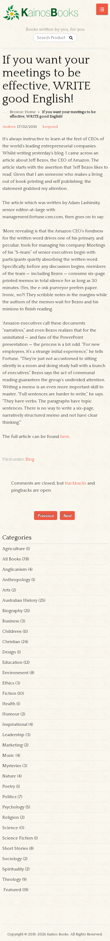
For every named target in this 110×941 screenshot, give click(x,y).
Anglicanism (14, 569)
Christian (11, 641)
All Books (11, 559)
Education (12, 662)
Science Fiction (17, 838)
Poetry (8, 786)
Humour (10, 714)
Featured (11, 889)
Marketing (12, 745)
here (64, 436)
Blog (30, 459)
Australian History (19, 600)
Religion (10, 817)
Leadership (13, 734)
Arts (6, 590)
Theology (11, 879)
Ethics (8, 683)
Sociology (12, 858)
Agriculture (13, 548)
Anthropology (16, 579)
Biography (12, 610)
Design (9, 652)
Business (10, 621)
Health (8, 703)
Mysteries (11, 765)
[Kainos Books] (55, 15)
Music (8, 755)
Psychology (13, 807)
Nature (9, 776)
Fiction (9, 693)
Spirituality (13, 869)
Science (10, 827)
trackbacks (75, 483)
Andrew (9, 127)
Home (30, 112)
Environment (15, 672)
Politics (9, 796)
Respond (50, 127)
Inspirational (14, 724)
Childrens (11, 631)
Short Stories (15, 848)
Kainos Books (58, 934)
